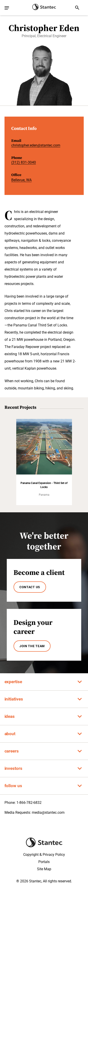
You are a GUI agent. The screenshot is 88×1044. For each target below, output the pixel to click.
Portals (44, 862)
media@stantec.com (48, 812)
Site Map (44, 869)
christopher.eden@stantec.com (35, 145)
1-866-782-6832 (29, 802)
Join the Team (32, 646)
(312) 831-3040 (23, 162)
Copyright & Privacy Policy (44, 854)
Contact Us (29, 587)
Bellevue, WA (21, 180)
